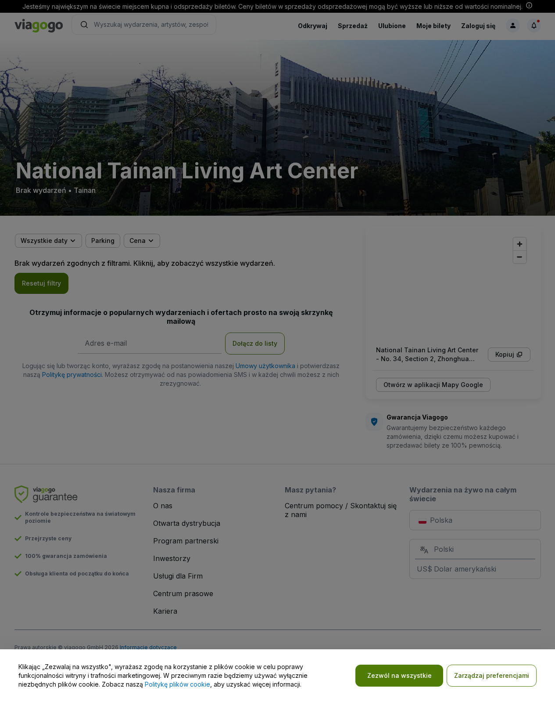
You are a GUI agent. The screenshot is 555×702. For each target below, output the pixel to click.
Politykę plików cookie (177, 684)
